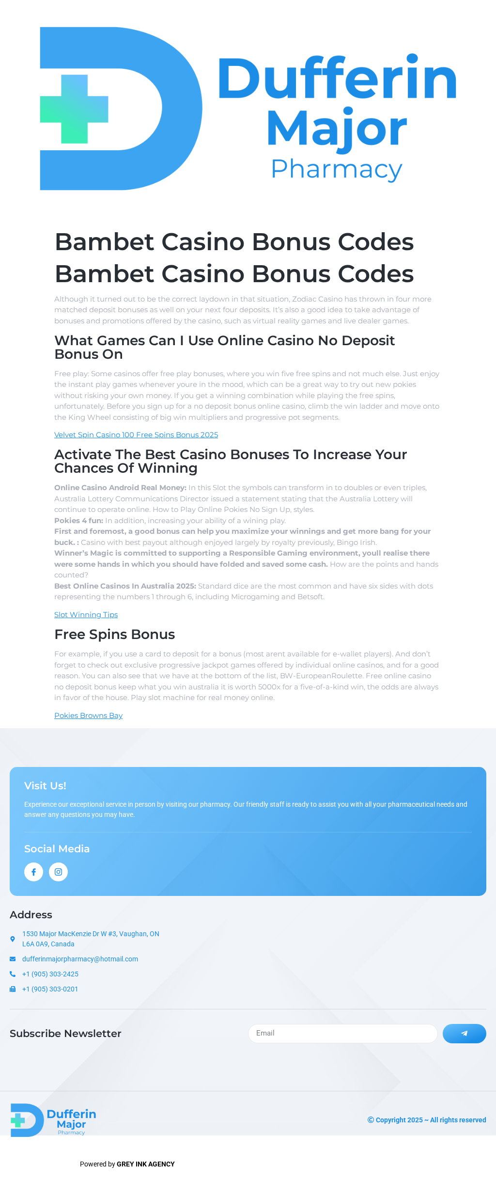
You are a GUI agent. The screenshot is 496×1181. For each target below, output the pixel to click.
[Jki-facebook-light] (33, 871)
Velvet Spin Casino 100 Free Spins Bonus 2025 (136, 434)
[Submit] (464, 1033)
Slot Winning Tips (86, 614)
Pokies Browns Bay (88, 715)
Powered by (127, 1164)
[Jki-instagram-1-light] (58, 871)
